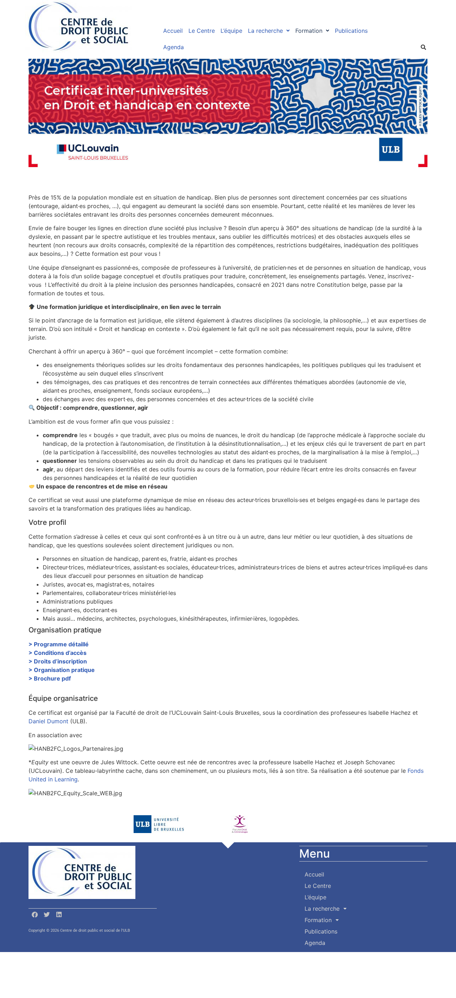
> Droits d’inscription (57, 661)
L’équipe (231, 30)
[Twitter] (47, 915)
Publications (351, 30)
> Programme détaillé (58, 644)
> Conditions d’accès (57, 652)
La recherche (265, 30)
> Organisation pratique (61, 669)
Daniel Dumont (48, 721)
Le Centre (201, 30)
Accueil (173, 30)
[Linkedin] (59, 915)
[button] (268, 30)
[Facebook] (34, 915)
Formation (308, 30)
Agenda (173, 47)
